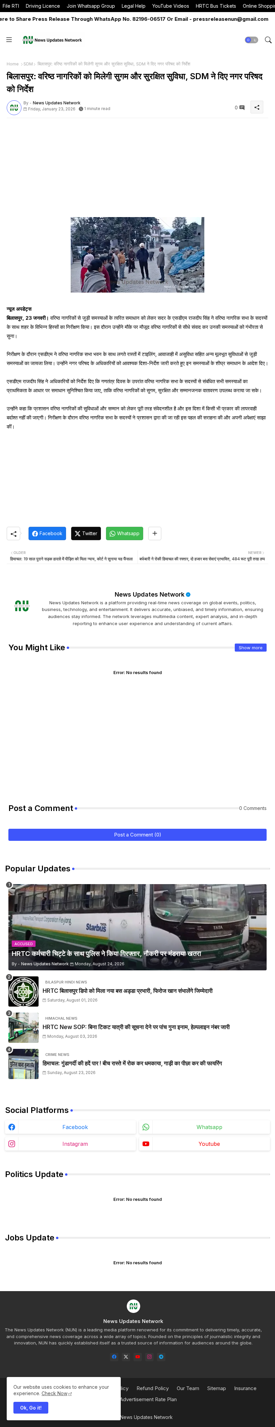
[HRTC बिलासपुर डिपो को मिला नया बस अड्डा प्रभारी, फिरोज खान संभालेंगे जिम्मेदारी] (23, 991)
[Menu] (9, 40)
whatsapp (209, 1127)
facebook (75, 1127)
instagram (75, 1143)
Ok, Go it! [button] (31, 1408)
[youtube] (137, 1357)
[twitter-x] (126, 1357)
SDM (28, 63)
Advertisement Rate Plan (148, 1399)
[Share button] (154, 533)
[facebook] (114, 1357)
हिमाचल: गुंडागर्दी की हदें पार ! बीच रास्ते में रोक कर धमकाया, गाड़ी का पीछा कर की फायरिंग (132, 1063)
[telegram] (161, 1357)
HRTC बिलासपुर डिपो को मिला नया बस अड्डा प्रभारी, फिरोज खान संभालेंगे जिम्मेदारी (128, 990)
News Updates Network (149, 594)
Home (13, 63)
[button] (251, 40)
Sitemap (216, 1388)
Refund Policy (152, 1388)
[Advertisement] (137, 170)
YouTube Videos (170, 6)
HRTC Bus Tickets (216, 6)
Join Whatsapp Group (91, 6)
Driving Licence (43, 6)
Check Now (54, 1393)
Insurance (245, 1388)
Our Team (188, 1388)
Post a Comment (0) (137, 834)
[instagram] (149, 1357)
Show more (251, 647)
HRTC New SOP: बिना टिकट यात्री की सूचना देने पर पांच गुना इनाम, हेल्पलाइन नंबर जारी (136, 1027)
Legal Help (134, 6)
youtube (209, 1143)
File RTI (11, 6)
